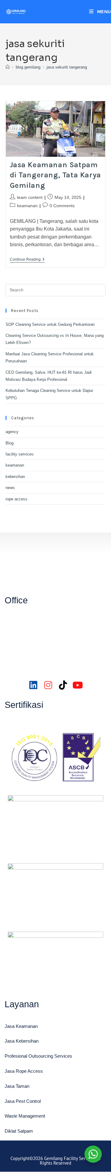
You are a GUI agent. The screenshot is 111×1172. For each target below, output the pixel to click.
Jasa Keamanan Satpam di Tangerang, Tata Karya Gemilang (55, 175)
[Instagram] (48, 685)
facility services (20, 454)
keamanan (27, 205)
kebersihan (15, 476)
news (10, 487)
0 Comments (62, 205)
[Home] (8, 67)
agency (12, 431)
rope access (16, 499)
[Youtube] (77, 685)
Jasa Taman (17, 1086)
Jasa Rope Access (24, 1071)
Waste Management (25, 1116)
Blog (10, 443)
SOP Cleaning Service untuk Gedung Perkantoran (50, 324)
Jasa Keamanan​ (21, 1026)
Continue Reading (27, 259)
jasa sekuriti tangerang (67, 67)
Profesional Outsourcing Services (38, 1056)
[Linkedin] (33, 685)
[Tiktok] (63, 685)
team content (30, 197)
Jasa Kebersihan (22, 1041)
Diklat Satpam (19, 1131)
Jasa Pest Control (23, 1101)
